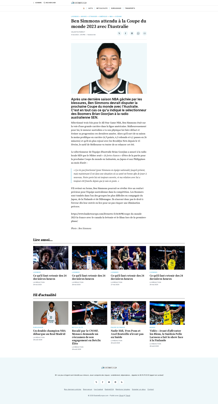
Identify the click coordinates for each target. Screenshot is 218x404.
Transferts (130, 8)
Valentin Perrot (78, 32)
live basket (98, 389)
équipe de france (118, 327)
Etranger (93, 16)
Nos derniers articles (72, 389)
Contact (150, 389)
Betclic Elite (102, 8)
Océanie (118, 16)
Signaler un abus (139, 389)
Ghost (121, 395)
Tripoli (127, 395)
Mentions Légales (123, 389)
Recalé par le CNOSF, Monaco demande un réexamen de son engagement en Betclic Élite (86, 337)
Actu (90, 8)
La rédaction (39, 282)
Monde (84, 16)
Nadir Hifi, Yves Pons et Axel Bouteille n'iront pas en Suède (127, 334)
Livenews (75, 16)
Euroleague (116, 8)
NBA (111, 16)
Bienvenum (87, 389)
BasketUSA (109, 389)
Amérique (103, 16)
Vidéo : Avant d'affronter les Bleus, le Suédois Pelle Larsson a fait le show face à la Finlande (166, 335)
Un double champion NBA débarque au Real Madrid (49, 332)
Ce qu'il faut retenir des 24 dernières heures (49, 277)
